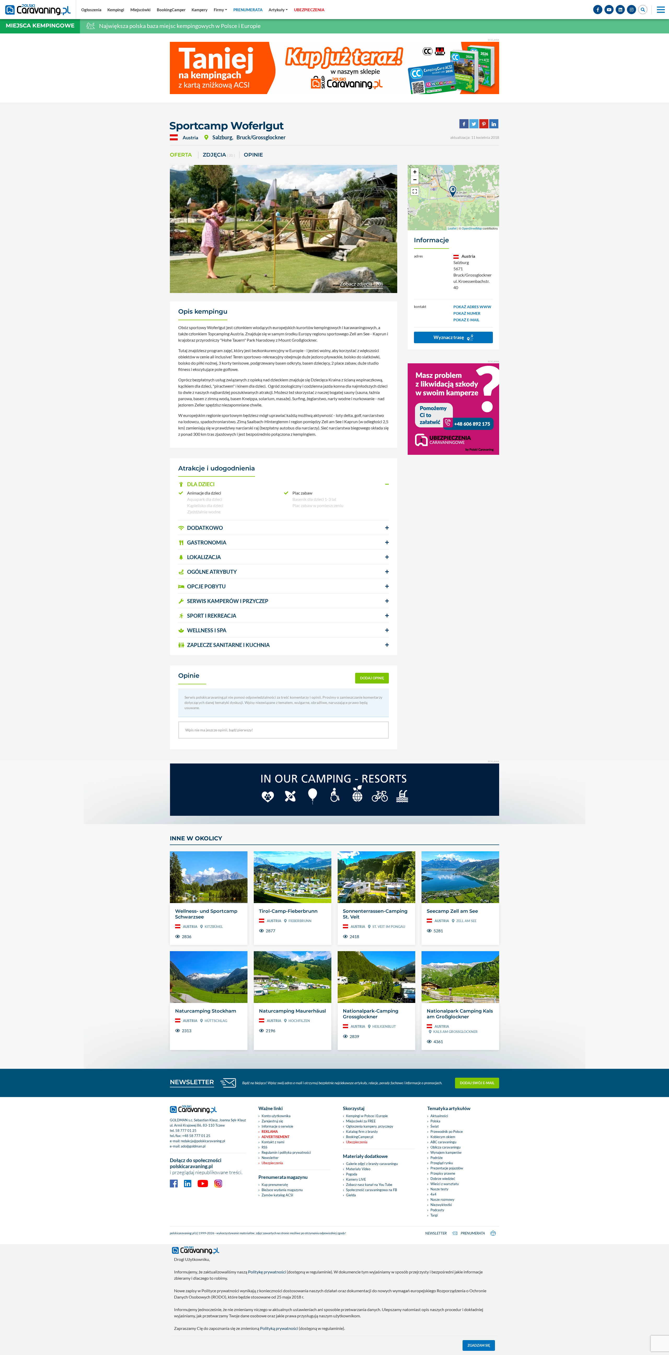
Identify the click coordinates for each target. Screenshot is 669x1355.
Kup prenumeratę (275, 1184)
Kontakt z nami (273, 1142)
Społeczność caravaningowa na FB (371, 1190)
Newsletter (270, 1158)
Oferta (181, 155)
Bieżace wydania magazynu (282, 1190)
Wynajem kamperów (446, 1152)
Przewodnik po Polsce (446, 1131)
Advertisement (276, 1137)
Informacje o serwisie (277, 1126)
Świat (434, 1126)
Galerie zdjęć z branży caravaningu (372, 1164)
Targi (434, 1215)
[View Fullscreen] (415, 191)
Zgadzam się (479, 1345)
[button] (283, 484)
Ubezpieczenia (272, 1163)
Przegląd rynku (441, 1163)
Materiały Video (358, 1169)
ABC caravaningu (443, 1142)
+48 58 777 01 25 (196, 1136)
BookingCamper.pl (359, 1137)
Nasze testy (439, 1189)
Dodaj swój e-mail (477, 1083)
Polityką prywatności (279, 1328)
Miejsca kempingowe (40, 25)
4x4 (433, 1194)
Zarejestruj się (272, 1121)
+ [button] (415, 172)
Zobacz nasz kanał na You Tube (369, 1184)
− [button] (415, 179)
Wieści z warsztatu (444, 1184)
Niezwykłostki (441, 1205)
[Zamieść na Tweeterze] (473, 123)
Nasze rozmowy (442, 1199)
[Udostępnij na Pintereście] (483, 123)
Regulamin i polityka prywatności (286, 1152)
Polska (435, 1121)
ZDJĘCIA (219, 155)
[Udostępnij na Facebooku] (464, 123)
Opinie (253, 155)
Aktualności (439, 1116)
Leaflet (452, 228)
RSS (264, 1147)
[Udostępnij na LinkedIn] (493, 123)
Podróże (436, 1158)
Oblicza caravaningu (445, 1147)
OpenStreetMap (472, 228)
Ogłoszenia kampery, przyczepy (369, 1126)
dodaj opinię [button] (372, 678)
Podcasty (437, 1210)
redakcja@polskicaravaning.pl (203, 1141)
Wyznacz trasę (449, 337)
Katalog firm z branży (362, 1131)
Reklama (270, 1131)
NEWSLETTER (192, 1082)
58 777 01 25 (186, 1130)
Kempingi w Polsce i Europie (367, 1116)
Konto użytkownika (276, 1116)
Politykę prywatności (267, 1271)
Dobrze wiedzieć (442, 1178)
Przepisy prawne (442, 1173)
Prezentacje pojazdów (446, 1168)
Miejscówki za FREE (361, 1121)
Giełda (351, 1195)
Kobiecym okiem (442, 1137)
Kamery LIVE (356, 1179)
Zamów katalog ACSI (277, 1195)
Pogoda (351, 1174)
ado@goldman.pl (193, 1146)
